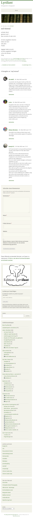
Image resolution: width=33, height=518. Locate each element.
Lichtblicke (7, 378)
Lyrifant (7, 2)
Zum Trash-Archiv (6, 433)
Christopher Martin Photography (9, 485)
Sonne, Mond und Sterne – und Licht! (10, 374)
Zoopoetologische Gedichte (10, 414)
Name (5, 215)
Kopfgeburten (7, 383)
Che (3, 448)
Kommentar (6, 196)
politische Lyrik (13, 59)
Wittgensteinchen (9, 428)
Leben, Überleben (6, 330)
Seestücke (7, 371)
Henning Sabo (5, 456)
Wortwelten (6, 412)
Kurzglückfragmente (8, 340)
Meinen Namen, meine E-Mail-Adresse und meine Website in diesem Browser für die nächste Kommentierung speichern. (15, 243)
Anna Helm (4, 482)
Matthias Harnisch (6, 495)
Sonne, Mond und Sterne (9, 376)
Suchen (4, 313)
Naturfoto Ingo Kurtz (7, 500)
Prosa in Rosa (8, 389)
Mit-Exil (5, 354)
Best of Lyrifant (5, 325)
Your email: (5, 295)
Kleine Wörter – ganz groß (10, 408)
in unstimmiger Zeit (27, 65)
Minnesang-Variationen (10, 399)
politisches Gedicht (21, 59)
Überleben (6, 345)
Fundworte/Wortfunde (10, 420)
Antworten (11, 94)
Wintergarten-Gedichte (10, 426)
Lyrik (9, 59)
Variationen (5, 393)
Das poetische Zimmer (7, 451)
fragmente (7, 418)
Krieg (6, 59)
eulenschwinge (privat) (7, 453)
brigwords (4, 446)
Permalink (24, 61)
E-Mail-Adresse (7, 223)
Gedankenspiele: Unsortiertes (9, 327)
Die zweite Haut (8, 397)
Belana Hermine (13, 130)
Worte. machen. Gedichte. (11, 430)
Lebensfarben (7, 342)
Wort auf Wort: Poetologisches (9, 404)
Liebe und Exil (5, 350)
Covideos (6, 434)
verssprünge (5, 468)
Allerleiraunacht (8, 387)
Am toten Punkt (7, 332)
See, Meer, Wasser (6, 359)
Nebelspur (4, 461)
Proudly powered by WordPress (11, 514)
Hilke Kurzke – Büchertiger (8, 487)
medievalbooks (6, 497)
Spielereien (5, 381)
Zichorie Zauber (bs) (7, 471)
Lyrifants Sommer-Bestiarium (11, 424)
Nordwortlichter (8, 367)
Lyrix (10, 102)
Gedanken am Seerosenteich (8, 65)
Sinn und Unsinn (7, 385)
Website (5, 231)
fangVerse (7, 416)
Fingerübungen (7, 436)
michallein (4, 458)
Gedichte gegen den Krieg (18, 58)
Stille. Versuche (7, 343)
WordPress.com (16, 516)
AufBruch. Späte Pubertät (9, 334)
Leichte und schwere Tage (11, 347)
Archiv (3, 507)
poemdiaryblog (6, 463)
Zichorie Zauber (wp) (7, 473)
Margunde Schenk (6, 492)
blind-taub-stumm (9, 395)
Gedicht (2, 59)
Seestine (7, 369)
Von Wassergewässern (9, 363)
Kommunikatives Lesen (7, 490)
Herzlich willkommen (9, 356)
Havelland (7, 365)
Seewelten (6, 361)
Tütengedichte (8, 390)
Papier (6, 401)
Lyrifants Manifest (9, 422)
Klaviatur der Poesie (8, 406)
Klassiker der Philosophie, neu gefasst (12, 338)
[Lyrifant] (17, 22)
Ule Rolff (11, 79)
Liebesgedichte (7, 352)
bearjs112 (11, 146)
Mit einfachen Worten (9, 410)
